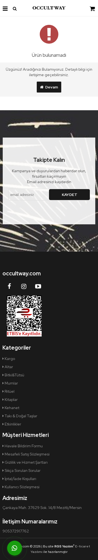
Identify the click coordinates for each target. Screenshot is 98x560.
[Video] (38, 286)
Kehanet (11, 407)
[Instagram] (23, 286)
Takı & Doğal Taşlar (20, 415)
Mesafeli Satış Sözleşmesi (27, 454)
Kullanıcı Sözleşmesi (21, 486)
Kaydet (69, 194)
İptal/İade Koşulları (20, 478)
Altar (8, 366)
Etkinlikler (12, 424)
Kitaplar (11, 399)
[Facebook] (9, 286)
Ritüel (9, 391)
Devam (51, 87)
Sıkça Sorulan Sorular (22, 470)
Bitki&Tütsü (14, 375)
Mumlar (11, 383)
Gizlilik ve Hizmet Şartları (26, 462)
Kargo (9, 358)
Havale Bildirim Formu (23, 445)
